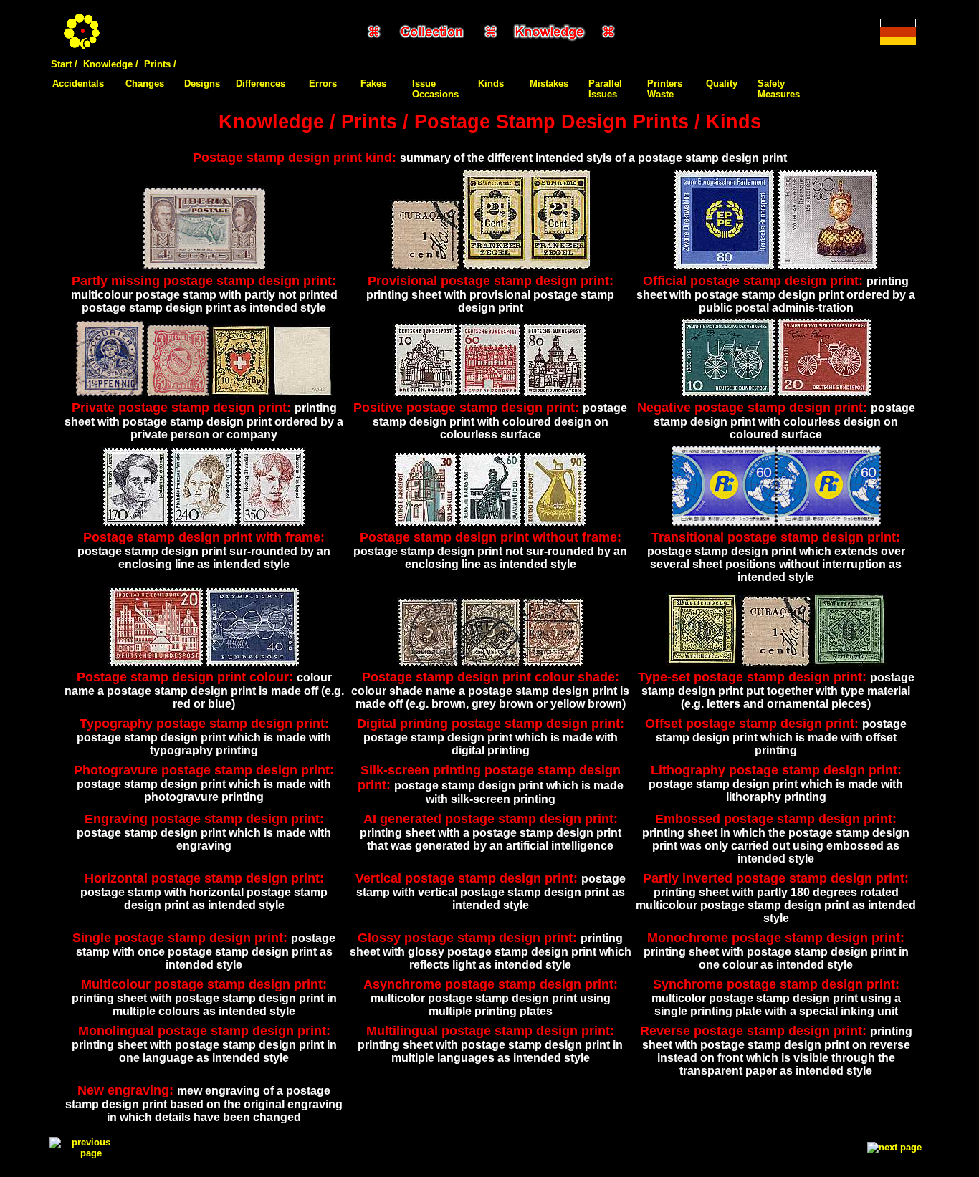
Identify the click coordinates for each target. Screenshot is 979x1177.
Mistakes (549, 83)
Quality (721, 83)
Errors (323, 83)
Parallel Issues (605, 89)
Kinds (491, 83)
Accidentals (78, 83)
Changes (144, 83)
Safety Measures (779, 89)
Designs (202, 83)
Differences (260, 83)
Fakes (373, 83)
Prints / (160, 64)
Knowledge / (110, 64)
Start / (64, 64)
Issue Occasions (435, 89)
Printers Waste (664, 89)
